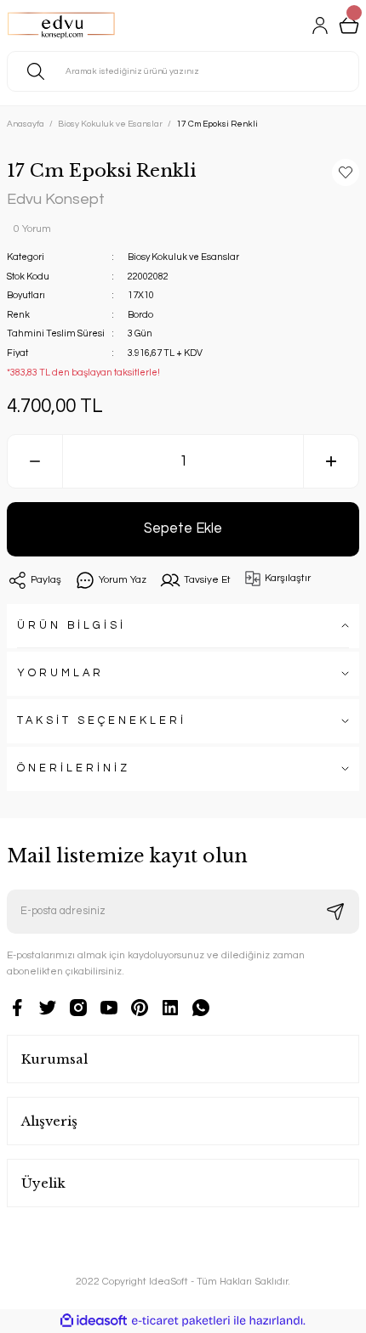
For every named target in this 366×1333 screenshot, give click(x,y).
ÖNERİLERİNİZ (73, 768)
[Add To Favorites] (345, 172)
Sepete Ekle (183, 528)
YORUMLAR (60, 673)
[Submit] (335, 912)
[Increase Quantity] (331, 461)
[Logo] (61, 25)
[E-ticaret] (181, 1320)
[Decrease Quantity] (35, 461)
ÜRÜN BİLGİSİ (71, 625)
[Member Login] (320, 25)
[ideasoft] (94, 1321)
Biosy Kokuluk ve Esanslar (183, 257)
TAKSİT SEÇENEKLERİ (101, 720)
